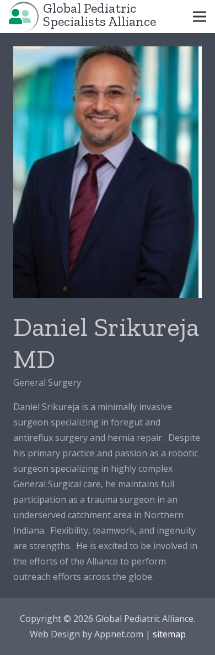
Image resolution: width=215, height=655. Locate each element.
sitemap (169, 634)
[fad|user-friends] (20, 16)
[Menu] (199, 16)
